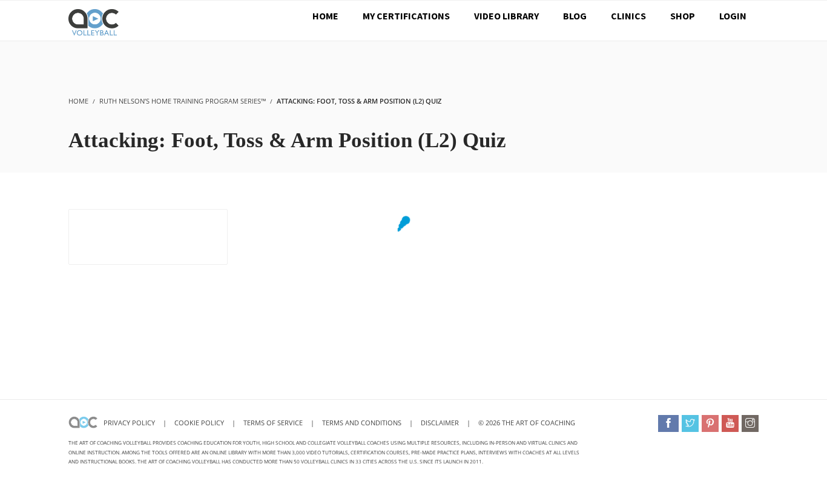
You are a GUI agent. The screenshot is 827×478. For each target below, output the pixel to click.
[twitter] (690, 423)
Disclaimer (440, 422)
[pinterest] (710, 423)
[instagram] (750, 423)
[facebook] (668, 423)
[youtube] (730, 423)
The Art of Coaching (538, 422)
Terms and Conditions (361, 422)
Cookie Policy (199, 422)
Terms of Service (274, 422)
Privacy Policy (129, 422)
